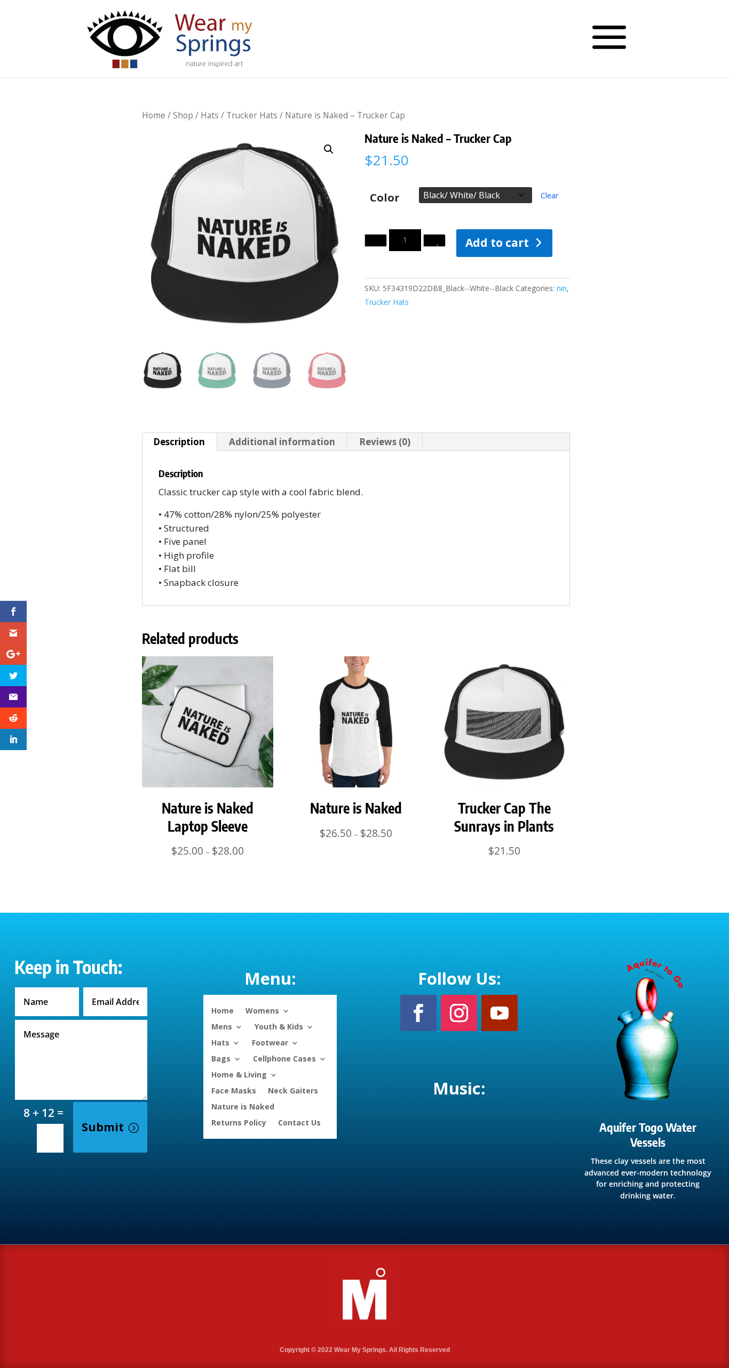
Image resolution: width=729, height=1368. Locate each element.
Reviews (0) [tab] (384, 442)
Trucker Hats (252, 115)
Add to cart (497, 242)
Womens (262, 1010)
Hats (210, 115)
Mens (221, 1026)
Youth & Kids (279, 1026)
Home (153, 115)
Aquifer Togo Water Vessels (647, 1135)
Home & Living (239, 1074)
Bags (221, 1058)
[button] (328, 149)
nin (562, 288)
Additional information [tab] (282, 442)
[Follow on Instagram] (459, 1013)
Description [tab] (179, 442)
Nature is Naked (242, 1106)
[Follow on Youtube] (499, 1013)
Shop (183, 115)
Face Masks (233, 1090)
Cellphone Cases (284, 1058)
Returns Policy (238, 1121)
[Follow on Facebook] (418, 1013)
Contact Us (299, 1121)
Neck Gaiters (293, 1090)
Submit (103, 1127)
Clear (549, 195)
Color (385, 197)
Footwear (270, 1042)
